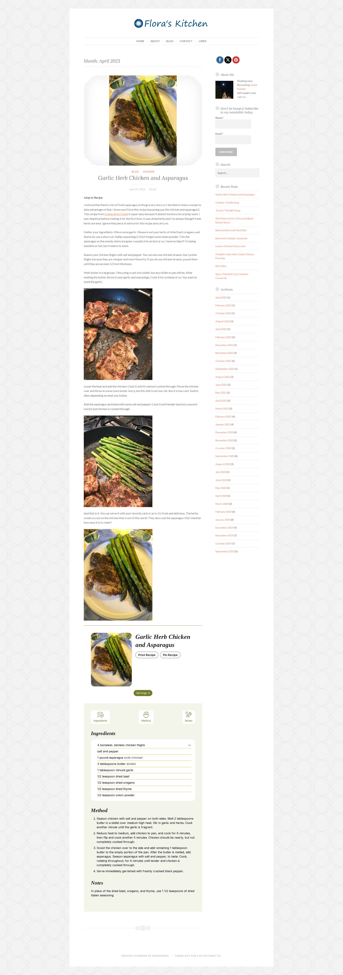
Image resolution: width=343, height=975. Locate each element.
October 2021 (223, 360)
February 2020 (223, 511)
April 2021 (221, 400)
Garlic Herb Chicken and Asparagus (143, 177)
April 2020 (221, 495)
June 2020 (221, 480)
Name (219, 117)
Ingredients (100, 720)
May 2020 (220, 487)
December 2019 (224, 527)
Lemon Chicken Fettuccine (230, 246)
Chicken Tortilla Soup (227, 202)
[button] (190, 745)
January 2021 (222, 424)
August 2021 (222, 376)
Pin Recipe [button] (170, 655)
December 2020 (224, 432)
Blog (169, 41)
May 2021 (220, 392)
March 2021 (222, 408)
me (244, 96)
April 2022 (221, 329)
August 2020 (222, 464)
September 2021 (224, 368)
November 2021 (224, 352)
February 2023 (223, 305)
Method (146, 720)
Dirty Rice (220, 265)
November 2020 (224, 440)
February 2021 (223, 416)
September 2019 (224, 551)
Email (219, 133)
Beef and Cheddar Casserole (231, 238)
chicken (148, 171)
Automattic (212, 955)
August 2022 (222, 321)
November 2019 (224, 535)
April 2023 (221, 297)
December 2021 (224, 345)
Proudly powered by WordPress (145, 955)
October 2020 (223, 448)
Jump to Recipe (93, 197)
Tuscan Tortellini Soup (227, 210)
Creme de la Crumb (116, 214)
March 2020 (222, 503)
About (155, 41)
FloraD (152, 189)
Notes (188, 720)
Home (140, 41)
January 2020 (222, 519)
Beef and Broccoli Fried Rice (230, 230)
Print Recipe (146, 655)
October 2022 (223, 313)
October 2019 (223, 543)
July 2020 (220, 471)
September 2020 (224, 456)
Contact (186, 41)
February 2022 (223, 337)
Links (203, 41)
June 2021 (221, 384)
